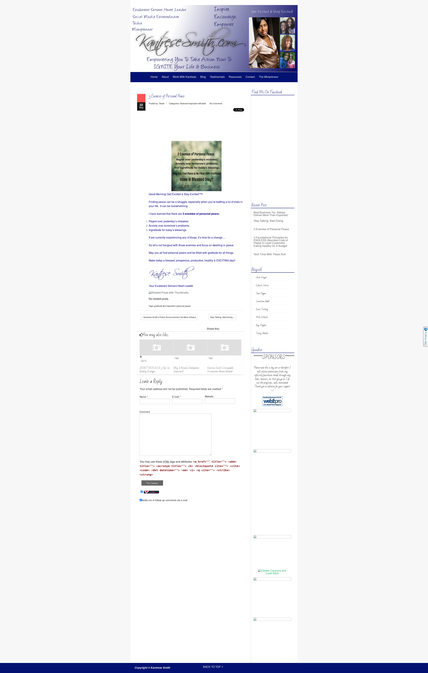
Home (154, 77)
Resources (235, 77)
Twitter (231, 328)
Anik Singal (261, 277)
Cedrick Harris (262, 285)
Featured (184, 103)
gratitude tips (160, 305)
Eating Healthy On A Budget (270, 237)
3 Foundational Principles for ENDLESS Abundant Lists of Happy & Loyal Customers (271, 231)
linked (290, 2)
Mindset (202, 103)
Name (143, 396)
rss (295, 2)
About (165, 77)
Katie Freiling (262, 309)
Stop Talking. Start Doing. (269, 212)
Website (209, 396)
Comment (145, 411)
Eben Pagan (261, 293)
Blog (203, 77)
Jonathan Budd (262, 301)
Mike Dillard (262, 317)
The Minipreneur (268, 77)
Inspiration (193, 103)
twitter (275, 2)
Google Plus (280, 2)
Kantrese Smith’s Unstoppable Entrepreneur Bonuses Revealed (220, 370)
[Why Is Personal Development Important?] (190, 347)
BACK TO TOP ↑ (213, 667)
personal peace (183, 305)
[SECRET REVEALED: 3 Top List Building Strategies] (156, 349)
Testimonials (217, 77)
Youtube (285, 2)
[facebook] (270, 2)
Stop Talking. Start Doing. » (222, 317)
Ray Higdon (261, 325)
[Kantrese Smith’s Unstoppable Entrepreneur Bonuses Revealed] (224, 347)
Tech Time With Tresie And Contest (270, 247)
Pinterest (241, 328)
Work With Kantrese (184, 77)
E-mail (175, 396)
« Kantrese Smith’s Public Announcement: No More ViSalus (169, 317)
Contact (250, 77)
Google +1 (236, 328)
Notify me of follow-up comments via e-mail (164, 500)
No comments (216, 103)
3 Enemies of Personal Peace (166, 96)
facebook (226, 328)
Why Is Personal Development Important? (186, 370)
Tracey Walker (262, 333)
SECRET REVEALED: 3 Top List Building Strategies (155, 370)
